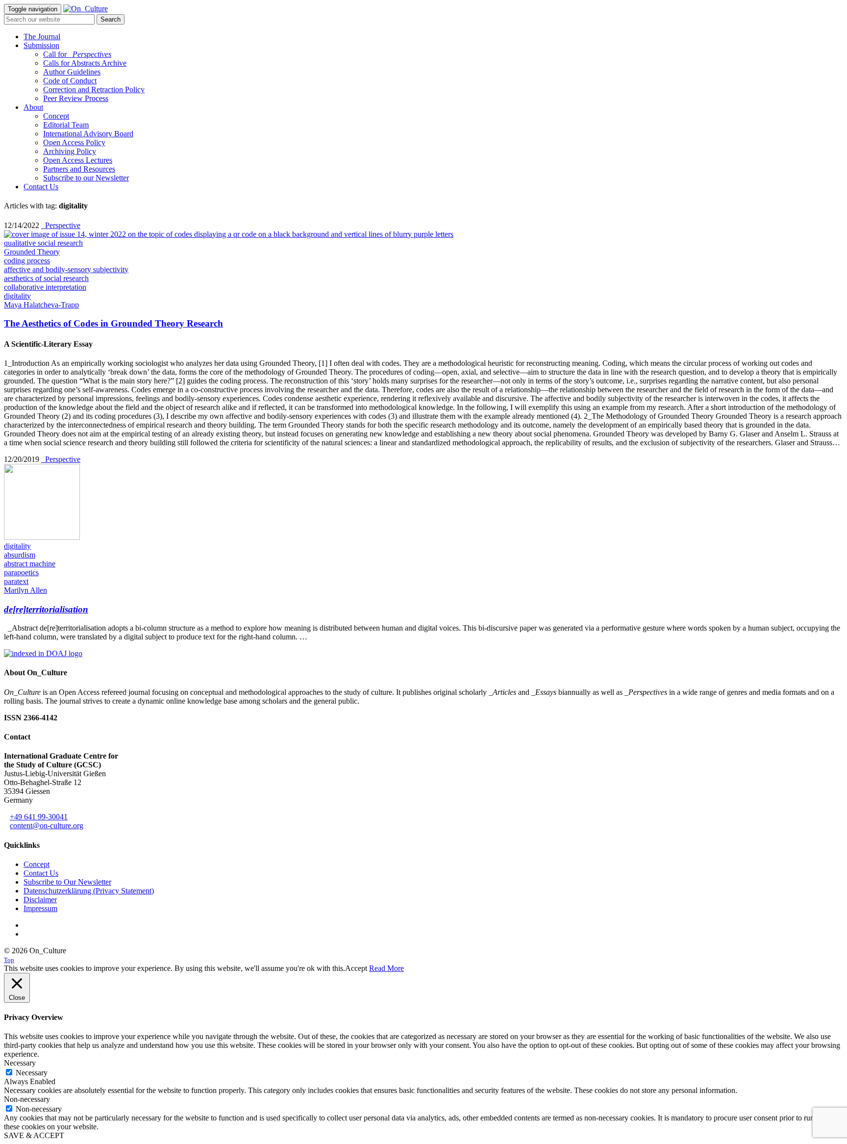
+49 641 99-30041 (39, 817)
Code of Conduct (70, 80)
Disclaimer (40, 899)
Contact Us (41, 186)
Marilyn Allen (25, 590)
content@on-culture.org (46, 825)
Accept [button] (356, 968)
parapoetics (21, 572)
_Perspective (60, 225)
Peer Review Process (75, 98)
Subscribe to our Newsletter (86, 178)
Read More (386, 968)
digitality (17, 296)
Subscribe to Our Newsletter (67, 882)
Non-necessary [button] (27, 1099)
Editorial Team (66, 125)
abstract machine (29, 563)
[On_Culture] (85, 8)
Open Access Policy (74, 142)
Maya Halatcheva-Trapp (41, 305)
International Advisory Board (88, 133)
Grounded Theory (32, 252)
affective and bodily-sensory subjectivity (66, 269)
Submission (41, 45)
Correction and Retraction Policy (94, 89)
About (33, 107)
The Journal (42, 36)
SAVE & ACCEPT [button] (34, 1135)
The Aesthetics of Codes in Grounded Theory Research (113, 323)
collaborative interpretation (45, 287)
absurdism (19, 555)
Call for (77, 54)
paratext (16, 581)
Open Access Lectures (77, 160)
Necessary (32, 1072)
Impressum (40, 908)
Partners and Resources (79, 169)
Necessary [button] (20, 1063)
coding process (27, 260)
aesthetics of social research (46, 278)
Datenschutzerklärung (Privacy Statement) (89, 891)
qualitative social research (43, 243)
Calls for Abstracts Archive (84, 63)
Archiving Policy (69, 151)
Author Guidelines (71, 72)
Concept (56, 116)
